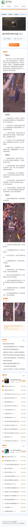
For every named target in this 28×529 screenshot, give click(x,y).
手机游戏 (10, 14)
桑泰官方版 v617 (8, 437)
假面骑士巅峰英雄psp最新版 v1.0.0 (12, 480)
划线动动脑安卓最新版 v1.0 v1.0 (12, 476)
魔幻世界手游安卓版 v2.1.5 (10, 398)
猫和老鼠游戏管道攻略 (8, 343)
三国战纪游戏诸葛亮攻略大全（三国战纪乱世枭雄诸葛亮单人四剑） (14, 346)
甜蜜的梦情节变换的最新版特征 (11, 349)
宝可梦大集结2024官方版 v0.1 (11, 440)
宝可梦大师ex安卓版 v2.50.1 (11, 425)
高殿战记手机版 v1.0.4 (9, 386)
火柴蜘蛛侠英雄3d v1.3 (9, 511)
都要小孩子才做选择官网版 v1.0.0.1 (12, 429)
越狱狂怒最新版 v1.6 (9, 402)
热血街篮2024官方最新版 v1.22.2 (12, 495)
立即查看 (23, 381)
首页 (2, 6)
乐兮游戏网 (3, 14)
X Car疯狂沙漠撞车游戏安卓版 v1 (12, 464)
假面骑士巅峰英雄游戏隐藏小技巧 (11, 363)
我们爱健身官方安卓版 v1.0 (10, 460)
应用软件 (23, 6)
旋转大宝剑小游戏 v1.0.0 (10, 456)
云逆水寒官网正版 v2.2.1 (10, 409)
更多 (23, 340)
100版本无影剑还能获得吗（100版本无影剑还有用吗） (14, 358)
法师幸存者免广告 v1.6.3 (10, 484)
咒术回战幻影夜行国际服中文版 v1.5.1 (12, 421)
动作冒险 (16, 14)
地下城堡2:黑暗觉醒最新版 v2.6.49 (12, 503)
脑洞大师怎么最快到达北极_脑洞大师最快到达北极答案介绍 (14, 355)
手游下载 (16, 6)
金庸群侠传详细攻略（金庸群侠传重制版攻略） (14, 352)
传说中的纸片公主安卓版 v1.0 (11, 405)
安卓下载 (15, 45)
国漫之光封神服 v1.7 (9, 468)
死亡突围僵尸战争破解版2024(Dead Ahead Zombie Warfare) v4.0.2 (12, 487)
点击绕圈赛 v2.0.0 (8, 507)
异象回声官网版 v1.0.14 (10, 417)
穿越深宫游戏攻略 (7, 360)
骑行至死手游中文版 (15, 380)
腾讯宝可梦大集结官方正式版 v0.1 (12, 433)
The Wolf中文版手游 (15, 450)
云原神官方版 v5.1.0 (9, 413)
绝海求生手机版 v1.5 (9, 390)
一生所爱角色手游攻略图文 (9, 366)
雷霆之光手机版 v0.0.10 (10, 472)
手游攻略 (8, 6)
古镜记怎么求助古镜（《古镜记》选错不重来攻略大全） (14, 369)
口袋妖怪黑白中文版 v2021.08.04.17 (12, 394)
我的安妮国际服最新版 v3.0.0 (11, 499)
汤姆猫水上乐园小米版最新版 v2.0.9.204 (12, 491)
